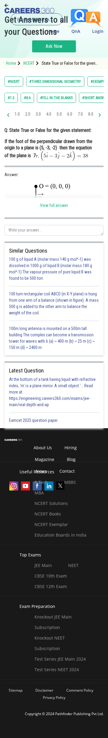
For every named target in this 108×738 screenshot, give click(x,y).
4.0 (48, 114)
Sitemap (15, 690)
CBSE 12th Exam (50, 586)
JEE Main (43, 565)
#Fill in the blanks (56, 98)
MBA (39, 493)
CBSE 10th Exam (50, 576)
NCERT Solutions (51, 503)
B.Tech (41, 482)
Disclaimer (44, 690)
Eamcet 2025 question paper (33, 420)
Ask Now (54, 46)
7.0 (80, 114)
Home (53, 31)
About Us (43, 447)
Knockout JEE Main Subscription (53, 622)
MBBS (70, 482)
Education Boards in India (60, 535)
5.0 (59, 114)
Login (98, 31)
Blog (71, 459)
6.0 (69, 114)
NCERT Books (47, 514)
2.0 (27, 114)
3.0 (38, 114)
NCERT (28, 63)
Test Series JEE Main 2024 (60, 659)
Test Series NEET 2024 (56, 669)
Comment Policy (79, 690)
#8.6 (27, 98)
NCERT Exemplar (51, 524)
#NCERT (14, 81)
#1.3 (11, 98)
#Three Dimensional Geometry (55, 81)
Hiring (70, 447)
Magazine (44, 459)
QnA (75, 31)
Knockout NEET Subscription (49, 643)
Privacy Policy (54, 697)
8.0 (90, 114)
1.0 (17, 114)
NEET (73, 565)
